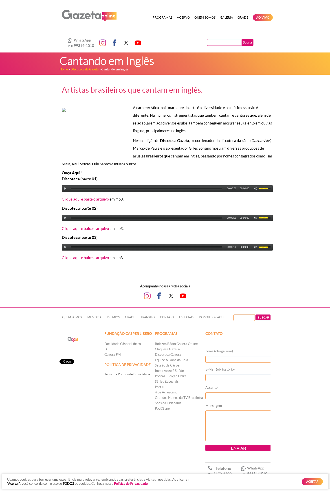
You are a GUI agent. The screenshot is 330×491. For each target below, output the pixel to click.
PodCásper (163, 408)
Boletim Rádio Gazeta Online (176, 344)
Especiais (186, 317)
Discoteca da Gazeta (84, 69)
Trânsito (148, 317)
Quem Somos (205, 17)
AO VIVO (262, 17)
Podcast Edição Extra (170, 376)
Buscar (247, 42)
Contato (167, 317)
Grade (243, 17)
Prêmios (113, 317)
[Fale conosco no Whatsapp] (79, 43)
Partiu (159, 387)
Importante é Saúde (169, 371)
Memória (94, 317)
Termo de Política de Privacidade (127, 374)
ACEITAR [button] (312, 481)
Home (63, 69)
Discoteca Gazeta (168, 354)
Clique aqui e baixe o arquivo (85, 199)
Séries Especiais (167, 381)
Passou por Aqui (211, 317)
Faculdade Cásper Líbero (122, 344)
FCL (107, 349)
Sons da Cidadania (168, 403)
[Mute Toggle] (255, 188)
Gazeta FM (112, 354)
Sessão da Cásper (168, 365)
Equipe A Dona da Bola (171, 360)
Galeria (226, 17)
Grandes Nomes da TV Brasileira (179, 397)
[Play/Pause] (65, 188)
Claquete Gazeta (167, 349)
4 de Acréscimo (166, 392)
